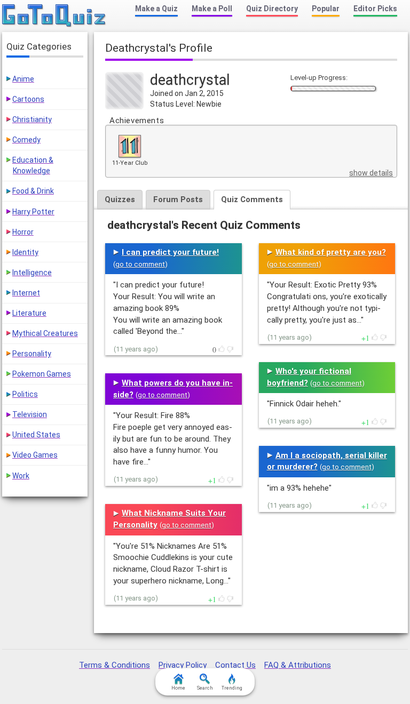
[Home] (54, 16)
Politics (25, 394)
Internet (26, 293)
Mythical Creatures (45, 333)
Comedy (26, 139)
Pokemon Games (41, 374)
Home (178, 688)
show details (371, 173)
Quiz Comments (252, 199)
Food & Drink (33, 191)
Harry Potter (33, 211)
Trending (232, 688)
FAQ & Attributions (297, 665)
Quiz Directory (272, 8)
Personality (31, 353)
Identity (25, 252)
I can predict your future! (170, 252)
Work (20, 475)
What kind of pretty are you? (330, 252)
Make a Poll (212, 8)
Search (205, 688)
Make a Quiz (156, 8)
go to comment (140, 264)
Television (29, 414)
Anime (23, 79)
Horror (23, 232)
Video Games (35, 455)
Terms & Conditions (114, 665)
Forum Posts (178, 199)
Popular (326, 8)
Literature (29, 313)
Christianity (32, 119)
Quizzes (120, 199)
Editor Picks (375, 8)
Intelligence (32, 272)
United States (36, 434)
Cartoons (28, 99)
